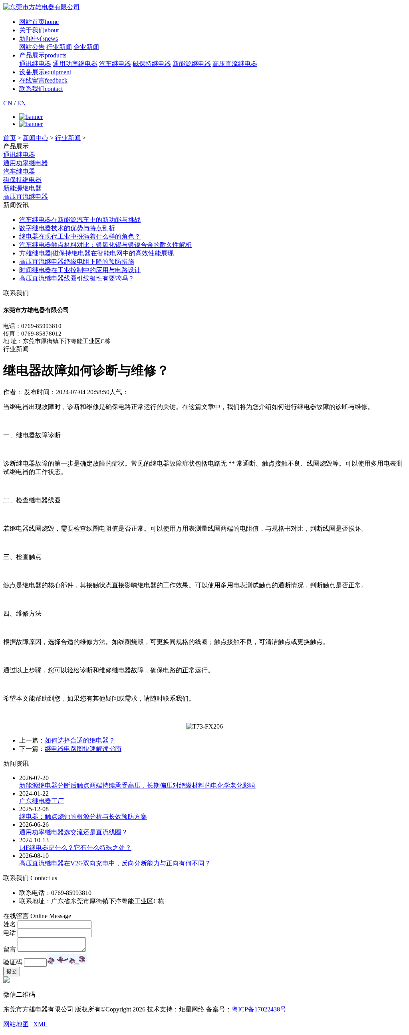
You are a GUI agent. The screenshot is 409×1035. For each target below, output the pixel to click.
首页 (9, 137)
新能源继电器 (192, 63)
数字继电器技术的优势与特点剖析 (67, 228)
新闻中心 (38, 38)
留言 (9, 949)
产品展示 (42, 55)
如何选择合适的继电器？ (80, 740)
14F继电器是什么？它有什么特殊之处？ (75, 847)
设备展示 (45, 72)
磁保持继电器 (152, 63)
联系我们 (41, 88)
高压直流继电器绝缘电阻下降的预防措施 (76, 261)
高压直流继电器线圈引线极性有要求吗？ (76, 278)
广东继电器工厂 (41, 801)
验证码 (12, 962)
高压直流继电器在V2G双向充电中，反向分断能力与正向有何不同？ (115, 863)
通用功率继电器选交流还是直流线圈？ (73, 832)
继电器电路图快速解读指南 (83, 748)
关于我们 (39, 30)
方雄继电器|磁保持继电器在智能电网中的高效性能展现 (96, 253)
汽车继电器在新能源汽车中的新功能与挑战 (80, 219)
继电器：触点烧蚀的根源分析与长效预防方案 (83, 816)
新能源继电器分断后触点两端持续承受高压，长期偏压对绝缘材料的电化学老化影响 (137, 785)
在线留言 (43, 80)
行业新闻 (59, 46)
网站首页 (39, 21)
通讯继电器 (35, 63)
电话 (9, 932)
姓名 (9, 924)
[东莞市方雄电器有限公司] (41, 7)
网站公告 (32, 46)
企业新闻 (86, 46)
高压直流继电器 (234, 63)
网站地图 (16, 1024)
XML (40, 1024)
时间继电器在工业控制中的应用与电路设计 (80, 270)
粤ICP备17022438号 (259, 1009)
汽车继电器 (115, 63)
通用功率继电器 (75, 63)
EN (21, 103)
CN (7, 103)
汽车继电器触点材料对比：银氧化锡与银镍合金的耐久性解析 (105, 244)
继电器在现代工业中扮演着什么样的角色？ (80, 236)
